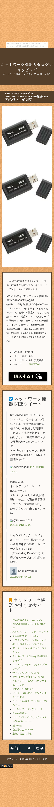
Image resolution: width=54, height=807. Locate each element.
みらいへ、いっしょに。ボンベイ (30, 632)
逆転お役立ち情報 (22, 733)
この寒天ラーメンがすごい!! (27, 709)
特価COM (34, 364)
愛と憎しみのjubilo (22, 729)
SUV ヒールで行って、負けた (28, 676)
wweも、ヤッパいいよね (25, 672)
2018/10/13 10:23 (20, 524)
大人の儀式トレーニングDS (27, 620)
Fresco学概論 (19, 713)
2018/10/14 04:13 (20, 576)
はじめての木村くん (23, 689)
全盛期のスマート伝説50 (25, 636)
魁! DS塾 (17, 725)
